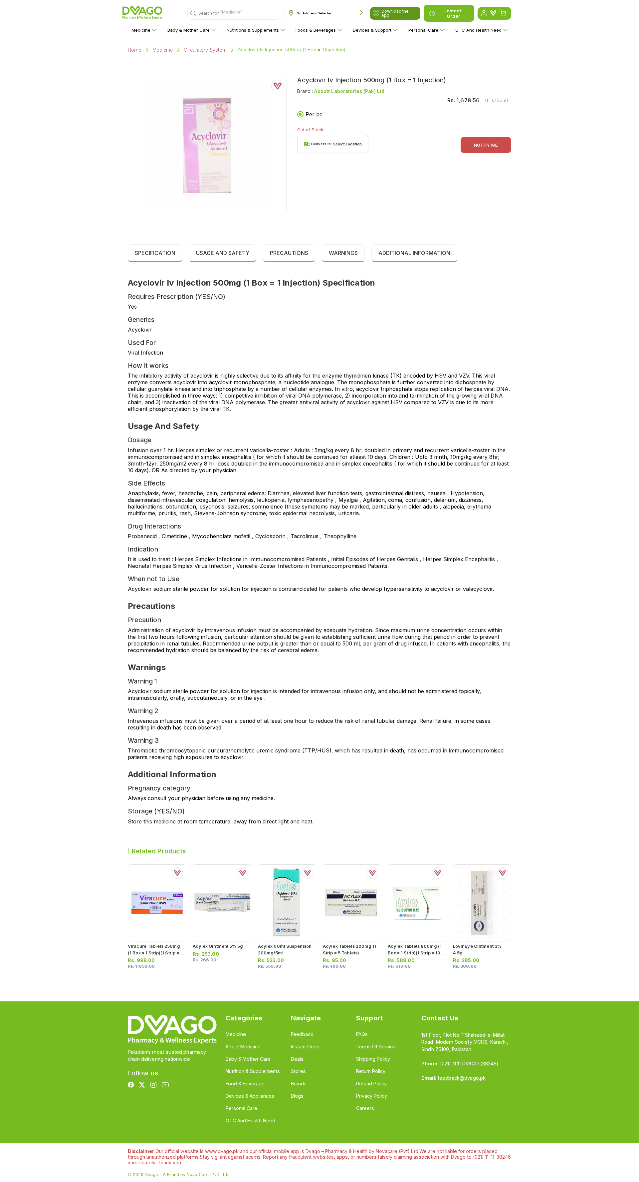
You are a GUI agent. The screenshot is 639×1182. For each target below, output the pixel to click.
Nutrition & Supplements (253, 1071)
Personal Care (423, 30)
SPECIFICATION (155, 253)
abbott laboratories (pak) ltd (349, 91)
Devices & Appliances (250, 1096)
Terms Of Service (376, 1046)
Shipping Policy (373, 1059)
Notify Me (486, 145)
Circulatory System (205, 50)
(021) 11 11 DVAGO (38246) (469, 1063)
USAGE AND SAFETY (222, 253)
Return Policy (370, 1071)
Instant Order (453, 13)
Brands (299, 1083)
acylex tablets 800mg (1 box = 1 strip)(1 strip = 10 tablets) (415, 952)
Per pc (314, 114)
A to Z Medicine (243, 1046)
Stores (298, 1071)
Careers (365, 1108)
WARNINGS (343, 253)
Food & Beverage (245, 1083)
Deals (297, 1059)
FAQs (362, 1034)
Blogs (297, 1096)
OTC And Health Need (478, 30)
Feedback (302, 1034)
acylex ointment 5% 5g (218, 946)
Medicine (140, 30)
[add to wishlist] (277, 86)
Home (135, 50)
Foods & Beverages (316, 30)
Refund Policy (371, 1083)
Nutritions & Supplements (253, 30)
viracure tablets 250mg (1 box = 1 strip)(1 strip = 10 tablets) (154, 952)
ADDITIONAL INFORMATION (414, 253)
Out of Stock (310, 129)
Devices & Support (372, 30)
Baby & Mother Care (188, 30)
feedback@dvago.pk (462, 1078)
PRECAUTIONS (289, 253)
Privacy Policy (371, 1096)
